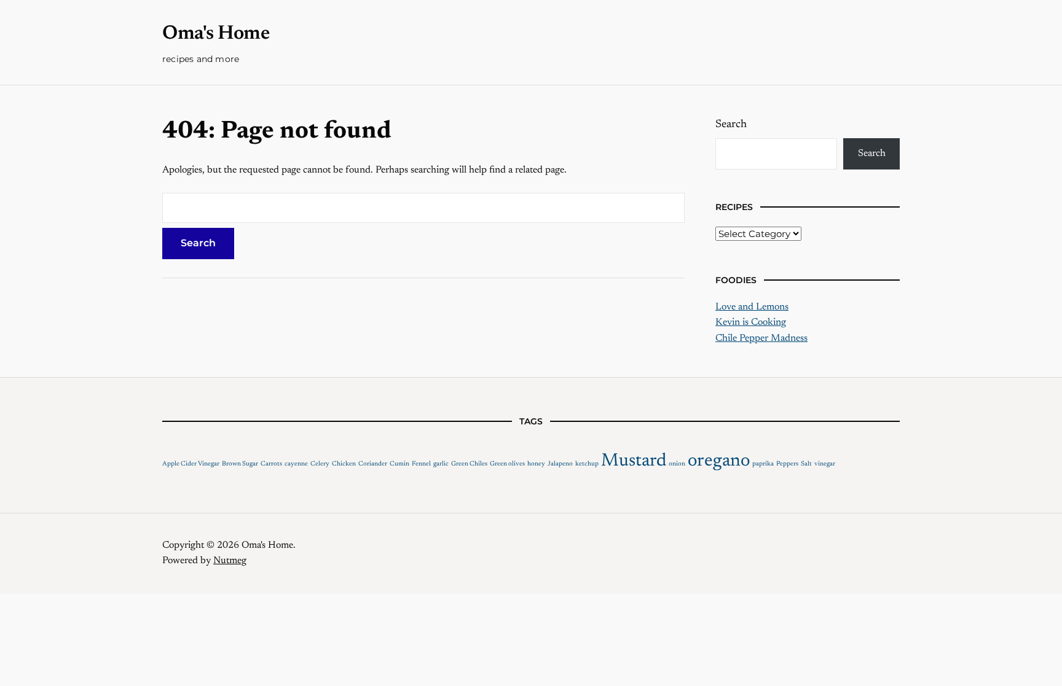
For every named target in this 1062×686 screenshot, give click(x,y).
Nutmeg (229, 561)
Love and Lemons (752, 307)
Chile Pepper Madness (761, 338)
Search (731, 124)
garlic (441, 464)
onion (677, 464)
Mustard (633, 461)
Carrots (271, 464)
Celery (319, 464)
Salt (806, 464)
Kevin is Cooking (750, 322)
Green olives (507, 464)
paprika (763, 464)
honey (536, 464)
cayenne (296, 464)
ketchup (587, 464)
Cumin (399, 464)
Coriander (372, 464)
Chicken (344, 464)
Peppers (787, 464)
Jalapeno (560, 464)
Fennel (421, 464)
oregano (719, 461)
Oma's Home (215, 34)
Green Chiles (469, 464)
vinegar (824, 464)
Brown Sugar (240, 464)
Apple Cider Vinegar (190, 464)
